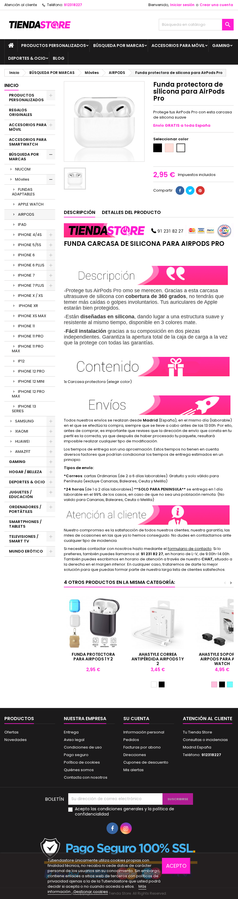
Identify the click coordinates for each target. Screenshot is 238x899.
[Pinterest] (200, 190)
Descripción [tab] (79, 212)
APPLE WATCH (31, 204)
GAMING (221, 45)
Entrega (71, 732)
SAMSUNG (24, 421)
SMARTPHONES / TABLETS (25, 524)
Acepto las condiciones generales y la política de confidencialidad (124, 811)
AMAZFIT (22, 451)
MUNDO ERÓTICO (26, 551)
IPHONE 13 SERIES (24, 409)
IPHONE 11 (26, 326)
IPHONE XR (28, 305)
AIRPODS (26, 214)
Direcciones (134, 755)
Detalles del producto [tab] (131, 212)
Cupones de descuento (145, 762)
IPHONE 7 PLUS (31, 285)
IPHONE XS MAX (32, 316)
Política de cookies (82, 762)
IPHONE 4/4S (30, 234)
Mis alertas (133, 770)
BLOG (58, 58)
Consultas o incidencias (205, 739)
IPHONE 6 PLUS (31, 265)
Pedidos (131, 739)
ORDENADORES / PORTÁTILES (25, 509)
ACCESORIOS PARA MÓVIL (178, 45)
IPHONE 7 (26, 275)
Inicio (11, 85)
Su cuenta (136, 718)
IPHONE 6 (26, 255)
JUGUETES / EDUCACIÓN (21, 494)
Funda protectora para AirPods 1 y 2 (93, 656)
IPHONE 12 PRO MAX (28, 394)
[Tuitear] (190, 190)
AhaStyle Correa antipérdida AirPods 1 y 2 (157, 658)
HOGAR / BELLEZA (25, 472)
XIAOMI (21, 431)
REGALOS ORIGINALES (20, 112)
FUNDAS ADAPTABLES (23, 192)
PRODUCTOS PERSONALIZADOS (53, 45)
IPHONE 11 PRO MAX (28, 349)
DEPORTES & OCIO (27, 58)
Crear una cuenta (216, 4)
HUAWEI (22, 441)
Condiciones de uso (83, 747)
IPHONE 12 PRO (31, 371)
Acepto (176, 865)
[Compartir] (180, 190)
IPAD (22, 224)
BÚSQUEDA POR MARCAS (118, 45)
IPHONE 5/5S (29, 245)
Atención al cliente (20, 4)
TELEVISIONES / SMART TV (23, 539)
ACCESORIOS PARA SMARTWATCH (27, 142)
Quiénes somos (79, 770)
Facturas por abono (142, 747)
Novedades (15, 739)
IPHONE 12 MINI (31, 381)
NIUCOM (22, 169)
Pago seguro (76, 755)
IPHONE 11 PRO (31, 336)
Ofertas (11, 732)
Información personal (143, 732)
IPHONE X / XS (30, 295)
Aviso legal (74, 739)
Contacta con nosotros (85, 777)
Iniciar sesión (182, 4)
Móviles (22, 179)
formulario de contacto (190, 548)
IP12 (21, 361)
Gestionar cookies (90, 891)
